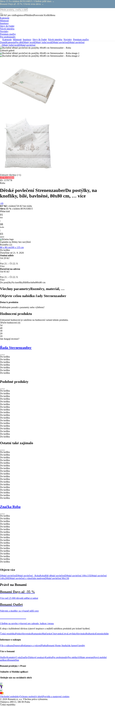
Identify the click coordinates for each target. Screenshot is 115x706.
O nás (18, 657)
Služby (3, 657)
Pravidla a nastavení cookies (56, 696)
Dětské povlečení (76, 42)
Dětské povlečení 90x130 (57, 578)
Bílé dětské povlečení (55, 575)
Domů (3, 42)
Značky (24, 657)
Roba (42, 575)
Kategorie (10, 42)
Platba (44, 645)
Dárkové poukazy (36, 657)
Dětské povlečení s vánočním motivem (26, 578)
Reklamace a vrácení (31, 645)
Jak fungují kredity (76, 645)
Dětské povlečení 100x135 (77, 575)
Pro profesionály (60, 657)
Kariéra (48, 657)
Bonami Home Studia (57, 645)
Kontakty (11, 657)
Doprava (17, 645)
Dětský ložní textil (43, 42)
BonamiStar (13, 660)
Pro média (72, 657)
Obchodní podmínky (10, 696)
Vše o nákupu (6, 645)
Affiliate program (85, 657)
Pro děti (19, 42)
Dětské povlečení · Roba (28, 575)
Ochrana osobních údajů (31, 696)
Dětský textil (29, 42)
